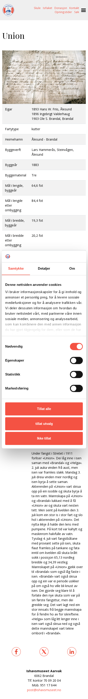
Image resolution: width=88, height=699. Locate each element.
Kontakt (74, 8)
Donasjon (60, 8)
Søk (76, 12)
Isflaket (47, 8)
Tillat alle (44, 409)
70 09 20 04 (52, 680)
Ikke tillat (44, 438)
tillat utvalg (44, 424)
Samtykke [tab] (16, 268)
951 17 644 (48, 685)
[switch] (76, 360)
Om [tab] (72, 268)
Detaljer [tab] (44, 268)
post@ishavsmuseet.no (44, 690)
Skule (37, 8)
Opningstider (63, 12)
